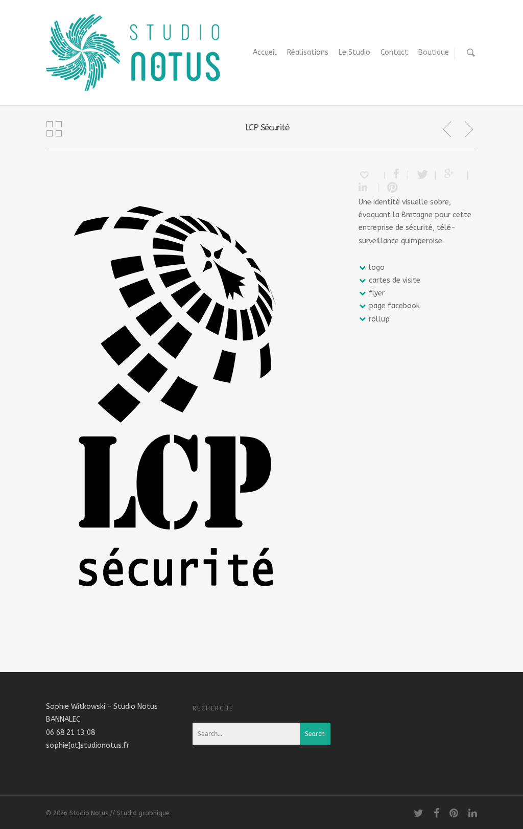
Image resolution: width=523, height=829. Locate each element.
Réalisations (307, 52)
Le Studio (354, 52)
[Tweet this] (422, 175)
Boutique (433, 52)
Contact (394, 52)
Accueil (265, 52)
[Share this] (396, 175)
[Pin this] (390, 187)
